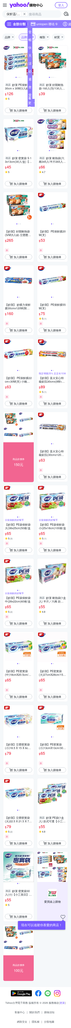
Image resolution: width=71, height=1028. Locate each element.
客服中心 (20, 1012)
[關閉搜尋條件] (24, 14)
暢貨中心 (30, 40)
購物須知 (49, 1012)
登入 (61, 5)
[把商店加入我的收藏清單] (63, 917)
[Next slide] (65, 61)
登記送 (30, 33)
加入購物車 (20, 110)
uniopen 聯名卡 (47, 24)
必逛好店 (30, 72)
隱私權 (35, 1021)
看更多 (29, 103)
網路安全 (22, 1021)
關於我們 (34, 1012)
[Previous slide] (5, 61)
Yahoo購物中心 (26, 5)
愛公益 (30, 96)
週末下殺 (30, 80)
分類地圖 (49, 1021)
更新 (62, 1003)
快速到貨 (30, 48)
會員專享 (30, 88)
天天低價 (30, 56)
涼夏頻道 (30, 64)
